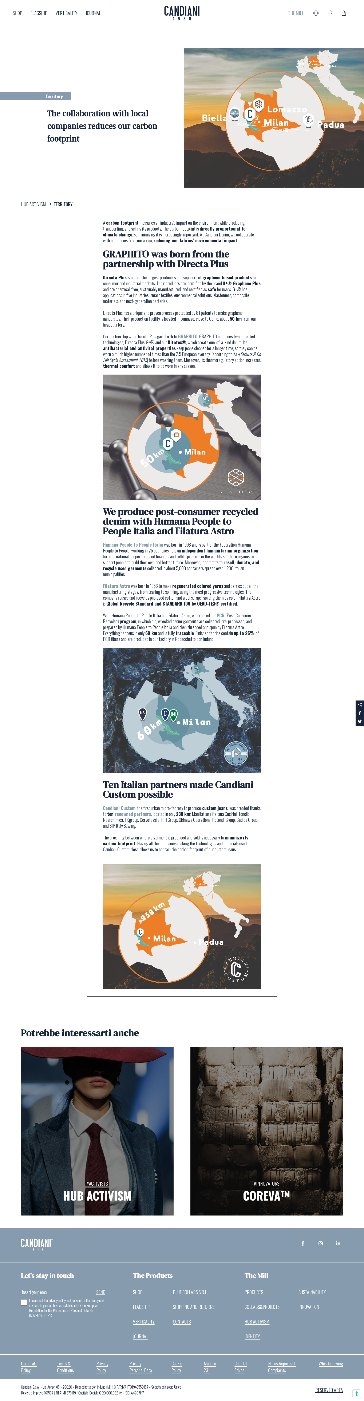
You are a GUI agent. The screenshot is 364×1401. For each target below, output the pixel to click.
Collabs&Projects (262, 1306)
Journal (93, 12)
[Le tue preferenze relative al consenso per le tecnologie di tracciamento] (357, 1394)
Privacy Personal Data (140, 1366)
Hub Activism (257, 1321)
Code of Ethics (240, 1366)
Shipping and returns (193, 1306)
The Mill (296, 12)
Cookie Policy (176, 1366)
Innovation (308, 1306)
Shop (17, 12)
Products (254, 1292)
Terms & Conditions (65, 1366)
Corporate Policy (29, 1366)
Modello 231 (210, 1366)
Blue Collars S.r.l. (190, 1292)
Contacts (182, 1321)
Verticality (66, 12)
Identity (252, 1336)
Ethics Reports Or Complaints (282, 1366)
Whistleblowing (331, 1363)
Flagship (39, 12)
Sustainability (312, 1292)
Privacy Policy (102, 1366)
